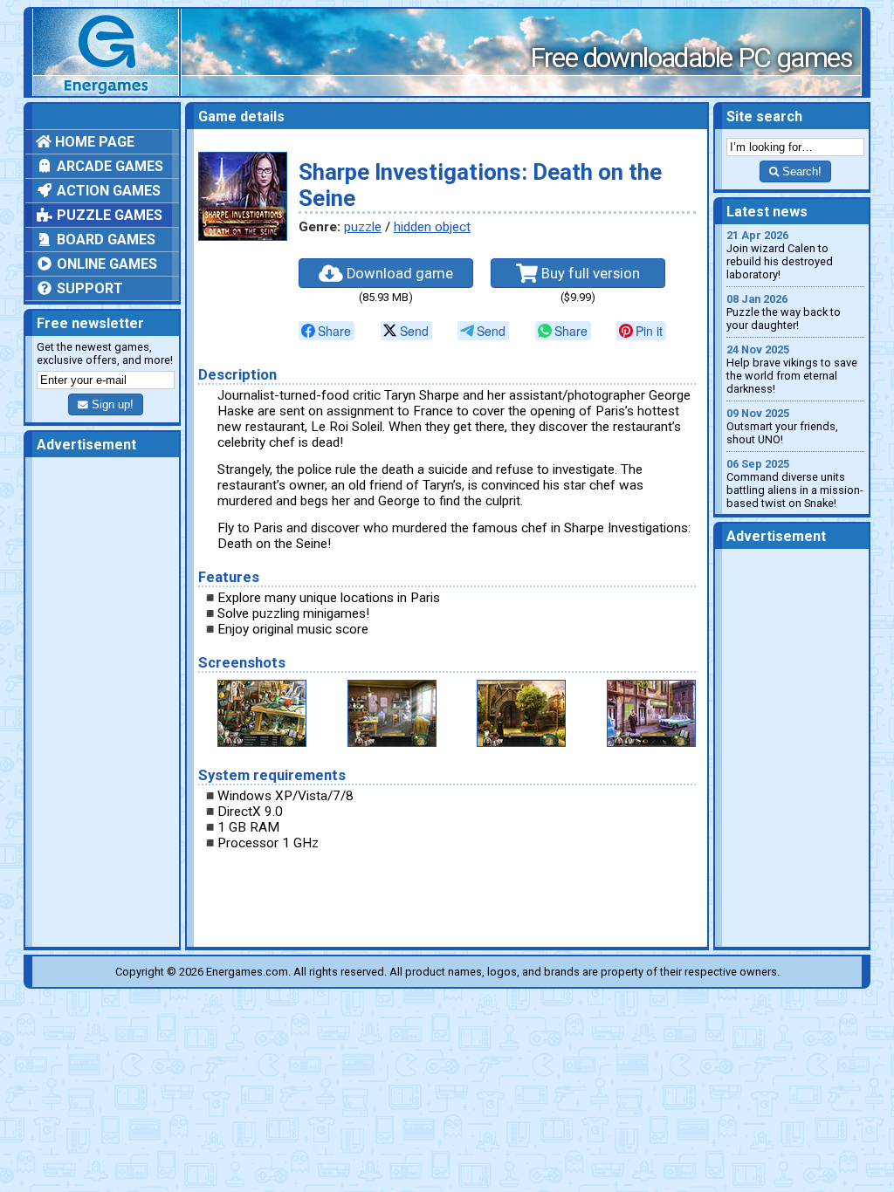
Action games (107, 190)
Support (88, 288)
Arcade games (108, 166)
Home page (93, 142)
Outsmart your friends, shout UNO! (782, 426)
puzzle (363, 227)
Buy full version (589, 273)
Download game (398, 273)
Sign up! (111, 404)
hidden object (432, 227)
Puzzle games (107, 215)
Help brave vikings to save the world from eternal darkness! (791, 369)
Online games (105, 264)
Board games (104, 239)
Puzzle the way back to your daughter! (783, 312)
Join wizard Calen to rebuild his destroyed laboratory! (779, 255)
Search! (800, 171)
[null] (326, 330)
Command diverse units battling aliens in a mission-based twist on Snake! (794, 483)
